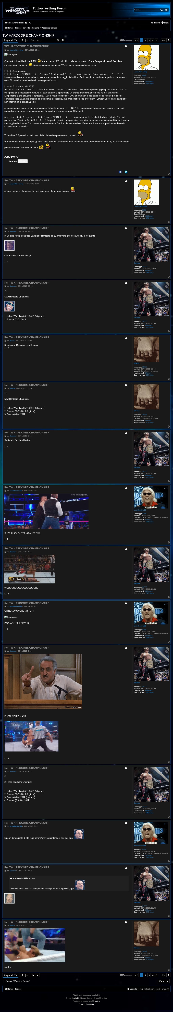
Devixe (137, 363)
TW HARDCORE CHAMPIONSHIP (29, 35)
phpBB (77, 998)
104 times (150, 375)
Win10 (75, 995)
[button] (136, 40)
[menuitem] (28, 23)
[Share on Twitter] (126, 172)
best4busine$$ (140, 510)
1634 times (149, 82)
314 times (150, 522)
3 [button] (149, 40)
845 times (148, 271)
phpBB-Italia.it (94, 1001)
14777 (144, 267)
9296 (144, 514)
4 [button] (152, 40)
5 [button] (156, 40)
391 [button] (164, 40)
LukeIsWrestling (140, 72)
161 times (150, 84)
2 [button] (145, 40)
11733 (144, 367)
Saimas (137, 263)
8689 (144, 75)
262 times (148, 520)
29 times (148, 373)
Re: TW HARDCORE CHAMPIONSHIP (26, 180)
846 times (150, 273)
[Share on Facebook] (120, 172)
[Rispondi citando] (126, 46)
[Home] (17, 10)
